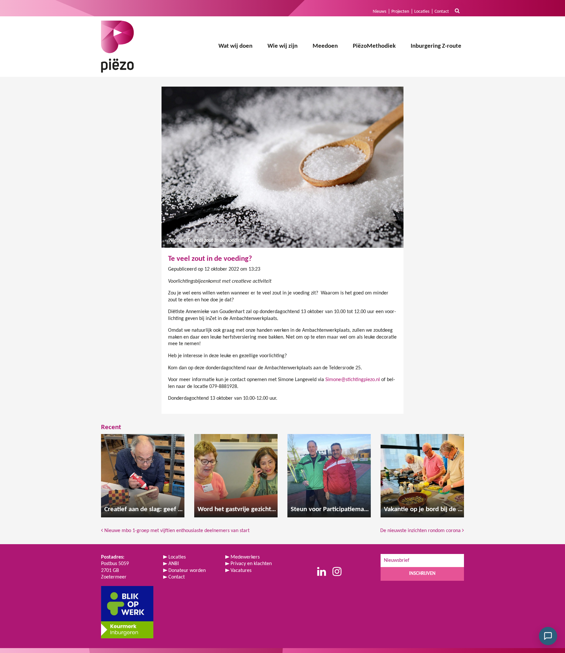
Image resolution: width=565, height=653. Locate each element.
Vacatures (241, 570)
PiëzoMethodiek (374, 46)
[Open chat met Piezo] (548, 636)
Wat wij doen (235, 46)
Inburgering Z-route (436, 46)
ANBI (173, 563)
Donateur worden (187, 570)
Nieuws (379, 11)
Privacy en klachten (251, 563)
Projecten (400, 11)
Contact (442, 11)
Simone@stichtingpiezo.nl (352, 379)
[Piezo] (117, 47)
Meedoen (325, 46)
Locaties (421, 11)
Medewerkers (245, 557)
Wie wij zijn (282, 46)
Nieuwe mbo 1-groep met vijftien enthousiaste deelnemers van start (176, 530)
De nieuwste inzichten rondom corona (421, 530)
